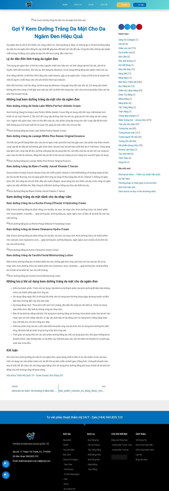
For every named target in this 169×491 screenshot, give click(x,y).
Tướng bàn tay (125, 128)
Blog (91, 5)
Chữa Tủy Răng (125, 94)
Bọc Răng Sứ (124, 86)
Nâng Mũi (122, 73)
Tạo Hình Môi (124, 154)
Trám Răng (123, 111)
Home (65, 5)
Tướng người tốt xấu (127, 137)
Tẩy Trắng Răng (125, 107)
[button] (121, 27)
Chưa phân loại (125, 52)
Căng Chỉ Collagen (126, 40)
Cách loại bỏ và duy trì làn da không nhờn (137, 191)
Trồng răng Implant (127, 116)
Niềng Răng (123, 99)
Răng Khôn (123, 103)
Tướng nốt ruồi (125, 141)
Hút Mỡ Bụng (124, 65)
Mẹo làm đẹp (124, 69)
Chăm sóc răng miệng (128, 90)
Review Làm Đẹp (126, 149)
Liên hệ (104, 5)
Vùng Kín (122, 162)
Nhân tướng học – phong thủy (132, 120)
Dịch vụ (78, 5)
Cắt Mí (121, 44)
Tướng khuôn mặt (126, 132)
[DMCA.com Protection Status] (119, 457)
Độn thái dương (125, 61)
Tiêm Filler (123, 158)
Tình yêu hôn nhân (126, 124)
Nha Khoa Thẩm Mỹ (127, 82)
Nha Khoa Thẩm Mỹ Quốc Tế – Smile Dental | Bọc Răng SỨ (35, 375)
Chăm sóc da (124, 48)
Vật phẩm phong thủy (128, 145)
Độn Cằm (122, 56)
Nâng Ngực (123, 78)
